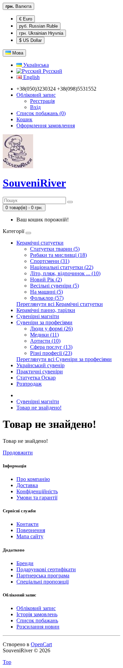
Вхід (35, 107)
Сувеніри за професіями (44, 322)
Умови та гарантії (36, 497)
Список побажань (37, 620)
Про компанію (33, 479)
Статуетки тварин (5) (55, 249)
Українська (35, 65)
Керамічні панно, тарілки (45, 310)
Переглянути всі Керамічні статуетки (59, 304)
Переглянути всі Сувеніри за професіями (64, 359)
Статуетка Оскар (36, 377)
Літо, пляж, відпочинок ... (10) (65, 273)
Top (7, 662)
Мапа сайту (29, 536)
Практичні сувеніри (39, 371)
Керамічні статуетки (40, 243)
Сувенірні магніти (37, 316)
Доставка (27, 485)
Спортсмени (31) (49, 261)
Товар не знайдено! (39, 407)
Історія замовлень (36, 614)
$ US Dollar (30, 40)
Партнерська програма (42, 575)
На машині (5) (46, 292)
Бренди (24, 563)
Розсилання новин (37, 627)
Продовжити (18, 452)
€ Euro (25, 18)
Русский (51, 71)
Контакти (27, 524)
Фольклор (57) (47, 298)
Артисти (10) (45, 341)
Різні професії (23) (51, 353)
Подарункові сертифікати (46, 569)
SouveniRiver (34, 183)
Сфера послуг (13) (51, 347)
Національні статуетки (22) (61, 267)
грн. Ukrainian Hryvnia (41, 33)
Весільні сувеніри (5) (54, 286)
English (31, 77)
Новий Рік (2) (46, 279)
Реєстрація (42, 101)
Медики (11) (44, 335)
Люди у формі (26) (51, 328)
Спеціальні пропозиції (42, 582)
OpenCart (41, 644)
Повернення (30, 530)
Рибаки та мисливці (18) (58, 255)
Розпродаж (29, 384)
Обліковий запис (36, 608)
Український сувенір (40, 365)
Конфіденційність (37, 491)
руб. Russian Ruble (38, 26)
